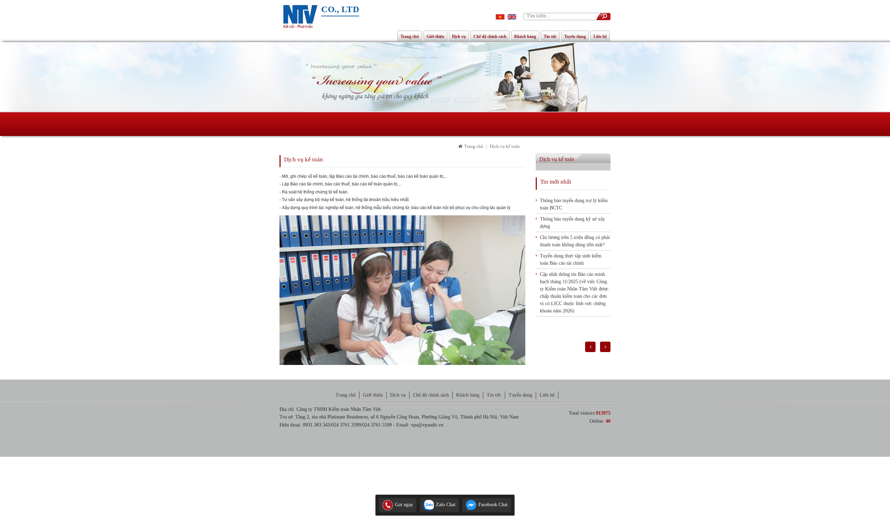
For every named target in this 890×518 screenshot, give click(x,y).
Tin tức (550, 36)
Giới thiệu (435, 36)
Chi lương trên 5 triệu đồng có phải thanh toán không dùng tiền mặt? (575, 241)
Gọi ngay (403, 504)
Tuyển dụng (575, 36)
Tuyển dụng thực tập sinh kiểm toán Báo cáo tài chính (570, 259)
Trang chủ (409, 36)
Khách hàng (525, 36)
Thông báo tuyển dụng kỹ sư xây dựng (572, 222)
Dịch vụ (459, 36)
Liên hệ (600, 36)
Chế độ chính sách (490, 36)
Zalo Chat (445, 504)
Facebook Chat (492, 504)
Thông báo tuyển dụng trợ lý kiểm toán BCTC (574, 204)
